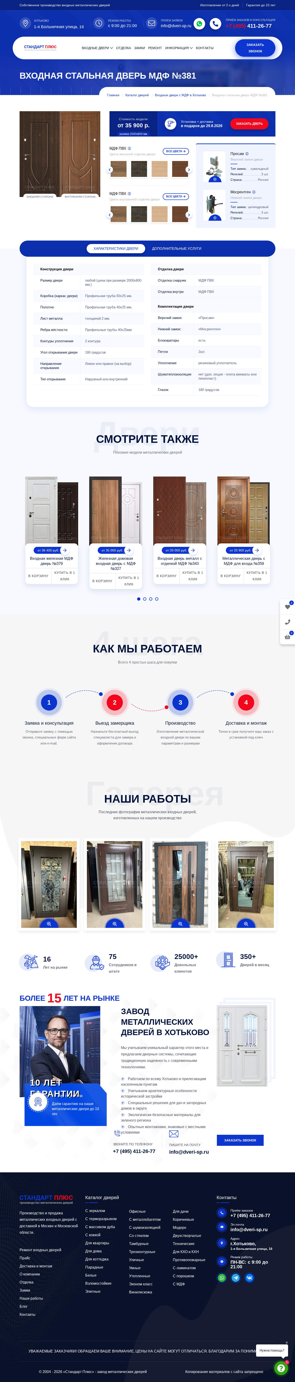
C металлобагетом (145, 1219)
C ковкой (92, 1235)
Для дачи (181, 1211)
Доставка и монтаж (36, 1266)
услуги (176, 248)
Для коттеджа (97, 1259)
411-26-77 (249, 26)
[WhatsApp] (199, 24)
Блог (24, 1306)
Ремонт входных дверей (40, 1250)
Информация (177, 48)
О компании (30, 1274)
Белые (91, 1275)
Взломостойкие (98, 1283)
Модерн (179, 1228)
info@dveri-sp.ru (176, 26)
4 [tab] (156, 599)
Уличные (136, 1260)
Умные (135, 1268)
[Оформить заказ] (287, 621)
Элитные (92, 1291)
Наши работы (31, 1298)
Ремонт (155, 48)
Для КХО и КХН (186, 1252)
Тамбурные (139, 1244)
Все (174, 151)
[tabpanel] (52, 528)
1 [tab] (138, 599)
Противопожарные (189, 1260)
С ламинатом (184, 1268)
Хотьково (41, 20)
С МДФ (179, 1284)
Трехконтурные (142, 1252)
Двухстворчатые (187, 1236)
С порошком (183, 1276)
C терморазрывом (101, 1219)
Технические (184, 1244)
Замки (139, 48)
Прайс (25, 1258)
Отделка (123, 48)
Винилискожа (140, 1292)
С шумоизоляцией (144, 1228)
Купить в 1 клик (64, 576)
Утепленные (139, 1276)
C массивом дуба (100, 1227)
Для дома (93, 1251)
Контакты (204, 48)
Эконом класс (141, 1284)
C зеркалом (95, 1211)
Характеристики (116, 248)
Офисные (137, 1211)
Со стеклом (139, 1236)
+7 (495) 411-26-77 (134, 1151)
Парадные (94, 1267)
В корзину (38, 576)
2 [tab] (144, 599)
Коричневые (183, 1219)
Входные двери (95, 48)
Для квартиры (97, 1243)
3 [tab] (150, 599)
